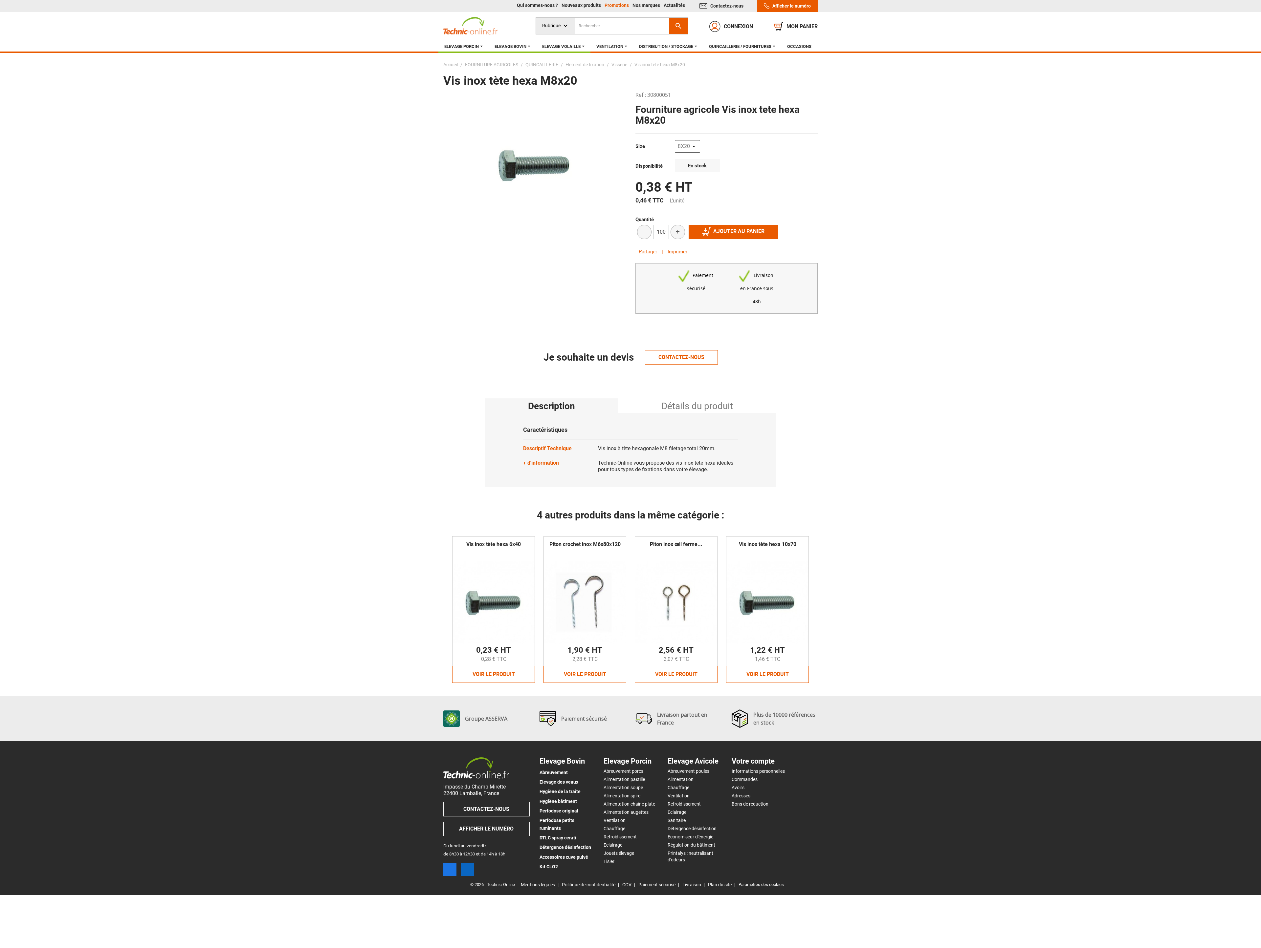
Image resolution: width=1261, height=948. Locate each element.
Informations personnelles (758, 771)
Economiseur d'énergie (690, 836)
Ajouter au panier (738, 231)
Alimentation (681, 779)
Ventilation (615, 820)
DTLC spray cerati (558, 837)
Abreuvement (554, 772)
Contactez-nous (726, 6)
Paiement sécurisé (656, 884)
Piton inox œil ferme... (676, 544)
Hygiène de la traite (560, 791)
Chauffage (614, 828)
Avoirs (738, 787)
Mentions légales (538, 884)
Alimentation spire (622, 795)
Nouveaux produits (582, 5)
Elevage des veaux (559, 782)
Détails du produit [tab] (697, 406)
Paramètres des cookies (761, 884)
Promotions (617, 5)
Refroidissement (620, 836)
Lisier (609, 861)
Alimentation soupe (623, 787)
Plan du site (720, 884)
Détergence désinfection (565, 847)
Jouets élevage (619, 853)
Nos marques (646, 5)
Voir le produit (494, 674)
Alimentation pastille (624, 779)
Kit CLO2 (549, 866)
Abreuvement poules (688, 771)
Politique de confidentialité (588, 884)
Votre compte (753, 761)
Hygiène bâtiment (558, 801)
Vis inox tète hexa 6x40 (493, 544)
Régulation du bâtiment (691, 845)
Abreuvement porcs (623, 771)
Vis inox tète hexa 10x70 (767, 544)
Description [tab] (551, 406)
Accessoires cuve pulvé (564, 857)
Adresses (741, 795)
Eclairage (613, 845)
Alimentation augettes (626, 812)
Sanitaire (677, 820)
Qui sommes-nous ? (538, 5)
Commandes (745, 779)
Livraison (691, 884)
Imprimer (677, 252)
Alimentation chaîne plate (629, 804)
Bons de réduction (750, 804)
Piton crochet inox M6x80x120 (585, 544)
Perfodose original (559, 810)
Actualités (674, 5)
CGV (626, 884)
